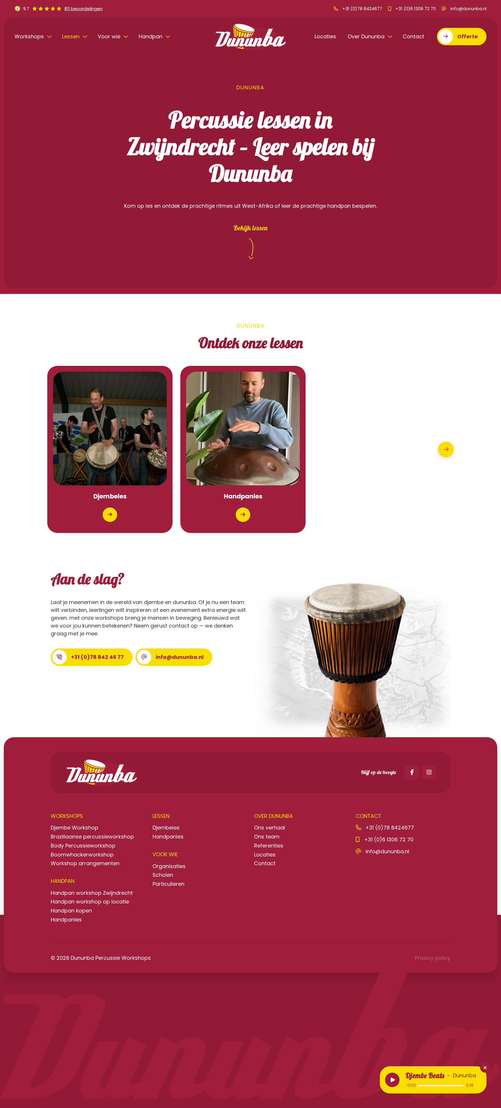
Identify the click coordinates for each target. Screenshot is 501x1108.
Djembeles (166, 827)
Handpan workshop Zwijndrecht (92, 892)
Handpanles (66, 919)
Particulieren (168, 884)
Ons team (266, 836)
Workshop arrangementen (85, 863)
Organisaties (169, 866)
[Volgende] (446, 449)
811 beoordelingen (83, 9)
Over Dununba (367, 36)
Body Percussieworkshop (83, 845)
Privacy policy (432, 957)
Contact (413, 36)
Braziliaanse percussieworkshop (92, 836)
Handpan (151, 36)
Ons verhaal (269, 827)
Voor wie (110, 36)
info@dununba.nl (180, 657)
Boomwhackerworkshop (82, 854)
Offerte (467, 36)
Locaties (325, 36)
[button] (392, 1080)
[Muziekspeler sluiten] (485, 1068)
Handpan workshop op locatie (90, 901)
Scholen (163, 875)
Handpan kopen (71, 910)
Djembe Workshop (74, 827)
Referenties (268, 845)
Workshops (29, 36)
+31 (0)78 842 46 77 (97, 657)
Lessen (71, 36)
